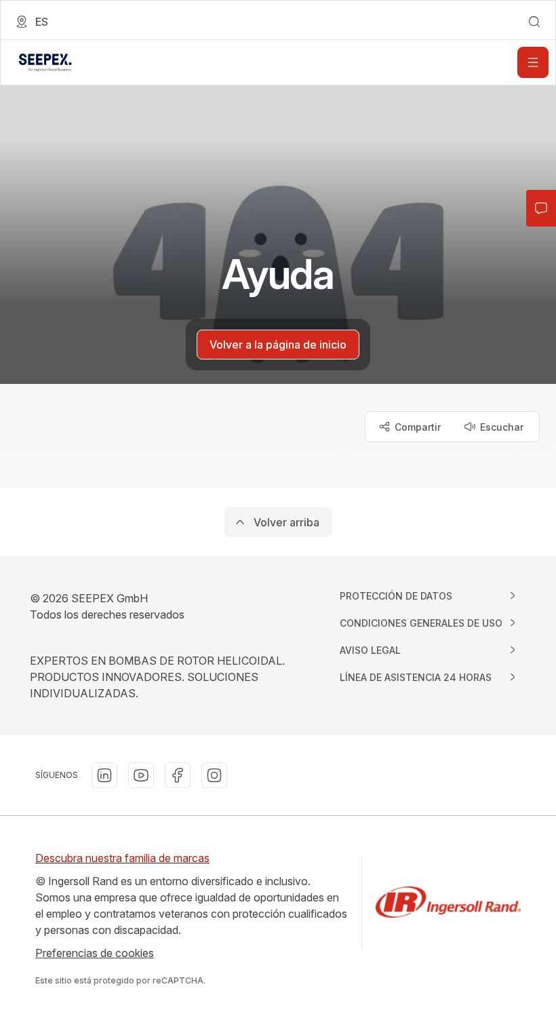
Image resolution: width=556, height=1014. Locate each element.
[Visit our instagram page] (214, 775)
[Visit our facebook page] (178, 775)
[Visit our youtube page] (141, 775)
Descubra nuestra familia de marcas (122, 858)
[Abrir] (533, 62)
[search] (534, 21)
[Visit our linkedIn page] (104, 775)
